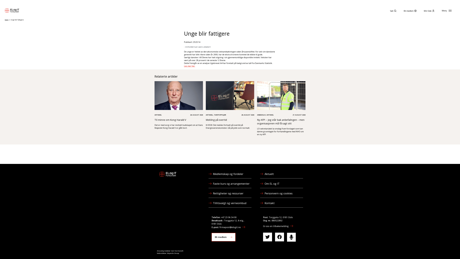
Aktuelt (269, 174)
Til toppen (445, 252)
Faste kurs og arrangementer (231, 183)
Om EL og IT (272, 183)
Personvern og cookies (279, 193)
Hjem (7, 20)
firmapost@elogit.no (230, 227)
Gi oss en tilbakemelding (276, 226)
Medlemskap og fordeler (228, 174)
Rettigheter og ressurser (228, 193)
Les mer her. (189, 66)
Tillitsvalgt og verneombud (229, 203)
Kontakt (270, 203)
